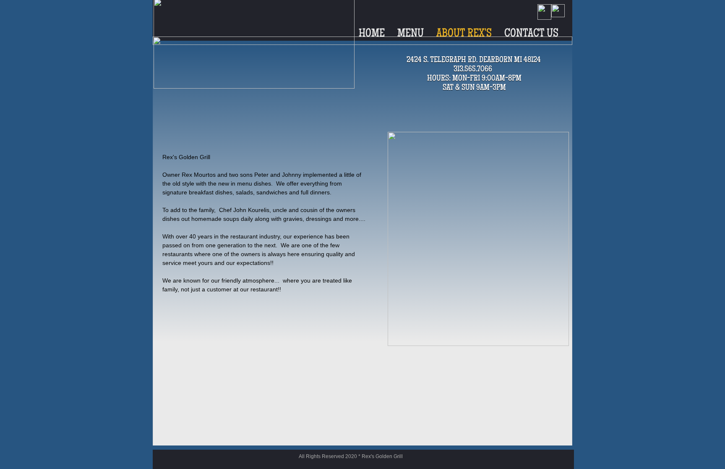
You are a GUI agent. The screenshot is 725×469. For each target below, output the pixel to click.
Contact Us (531, 34)
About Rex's (464, 34)
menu (410, 34)
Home (372, 34)
